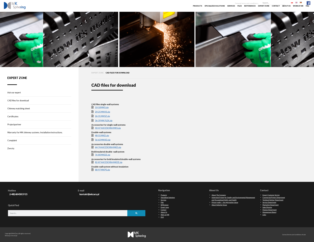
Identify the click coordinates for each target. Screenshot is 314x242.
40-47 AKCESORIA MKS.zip (108, 128)
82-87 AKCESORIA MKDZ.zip (108, 162)
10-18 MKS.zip (102, 107)
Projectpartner (14, 124)
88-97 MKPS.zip (102, 169)
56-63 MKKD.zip (102, 139)
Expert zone (263, 6)
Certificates (12, 116)
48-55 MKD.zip (102, 135)
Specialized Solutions (215, 6)
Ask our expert (14, 92)
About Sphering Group (219, 205)
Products (197, 6)
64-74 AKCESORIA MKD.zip (108, 147)
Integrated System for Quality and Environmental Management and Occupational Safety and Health (233, 198)
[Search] (283, 2)
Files (239, 6)
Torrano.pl (14, 235)
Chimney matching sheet (18, 108)
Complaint (12, 140)
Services (231, 6)
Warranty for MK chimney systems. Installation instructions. (35, 132)
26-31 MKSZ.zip (102, 116)
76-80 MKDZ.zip (102, 154)
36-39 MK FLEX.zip (103, 120)
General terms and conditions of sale (294, 234)
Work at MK (298, 6)
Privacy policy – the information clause (225, 202)
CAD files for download (18, 100)
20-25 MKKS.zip (102, 112)
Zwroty (10, 148)
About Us (286, 6)
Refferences (250, 6)
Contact (276, 6)
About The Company (219, 195)
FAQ (307, 6)
